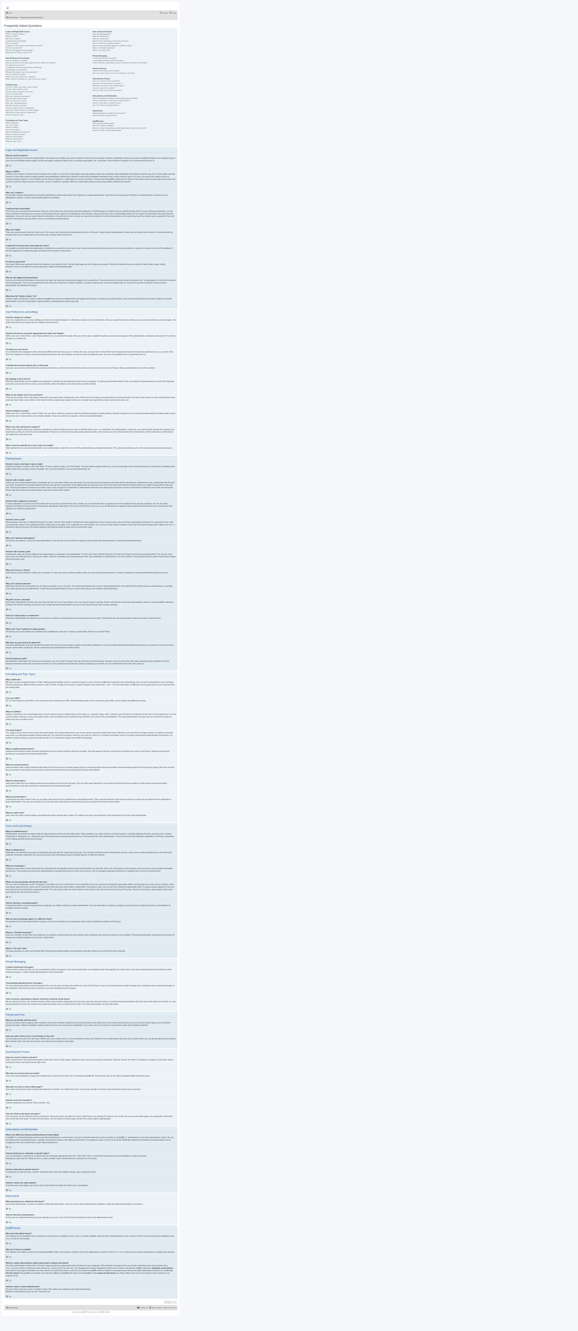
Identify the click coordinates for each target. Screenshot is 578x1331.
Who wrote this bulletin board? (103, 123)
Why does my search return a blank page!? (108, 85)
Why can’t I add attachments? (16, 103)
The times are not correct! (15, 65)
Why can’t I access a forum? (16, 101)
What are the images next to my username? (22, 72)
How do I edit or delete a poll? (16, 98)
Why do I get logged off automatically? (19, 50)
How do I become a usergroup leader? (107, 43)
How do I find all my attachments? (105, 115)
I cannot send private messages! (105, 58)
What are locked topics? (14, 139)
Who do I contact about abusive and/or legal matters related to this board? (119, 128)
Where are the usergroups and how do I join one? (111, 41)
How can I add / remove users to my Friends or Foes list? (114, 73)
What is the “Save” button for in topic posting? (22, 110)
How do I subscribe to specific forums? (107, 103)
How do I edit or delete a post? (17, 89)
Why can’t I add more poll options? (18, 96)
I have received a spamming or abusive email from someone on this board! (120, 63)
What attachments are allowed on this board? (109, 113)
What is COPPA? (12, 36)
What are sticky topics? (14, 136)
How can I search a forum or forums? (106, 81)
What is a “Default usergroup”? (104, 48)
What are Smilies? (12, 127)
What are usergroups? (101, 39)
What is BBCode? (12, 123)
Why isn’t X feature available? (103, 126)
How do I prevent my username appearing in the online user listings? (31, 63)
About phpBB (11, 1239)
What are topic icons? (14, 141)
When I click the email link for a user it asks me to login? (26, 79)
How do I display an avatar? (16, 74)
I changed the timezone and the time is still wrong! (24, 67)
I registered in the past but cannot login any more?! (24, 45)
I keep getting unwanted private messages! (108, 60)
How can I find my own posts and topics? (108, 90)
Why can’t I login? (12, 43)
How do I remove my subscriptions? (106, 105)
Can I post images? (13, 130)
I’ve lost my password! (14, 48)
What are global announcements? (18, 132)
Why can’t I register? (13, 39)
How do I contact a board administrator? (107, 130)
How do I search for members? (104, 88)
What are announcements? (15, 134)
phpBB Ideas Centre (115, 1252)
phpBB (85, 384)
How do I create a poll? (14, 94)
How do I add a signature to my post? (19, 92)
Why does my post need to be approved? (21, 112)
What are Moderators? (101, 36)
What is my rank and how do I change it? (20, 77)
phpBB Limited (74, 1236)
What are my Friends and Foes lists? (106, 71)
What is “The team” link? (101, 50)
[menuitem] (9, 13)
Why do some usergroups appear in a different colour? (112, 45)
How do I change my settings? (17, 60)
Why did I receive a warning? (16, 105)
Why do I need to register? (15, 34)
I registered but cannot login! (16, 41)
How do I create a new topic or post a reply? (22, 87)
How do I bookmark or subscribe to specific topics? (111, 100)
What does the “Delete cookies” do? (19, 52)
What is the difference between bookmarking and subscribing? (115, 98)
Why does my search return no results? (107, 83)
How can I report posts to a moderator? (20, 108)
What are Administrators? (102, 34)
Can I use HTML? (12, 125)
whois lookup (11, 1268)
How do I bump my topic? (15, 115)
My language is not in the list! (16, 70)
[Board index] (8, 7)
